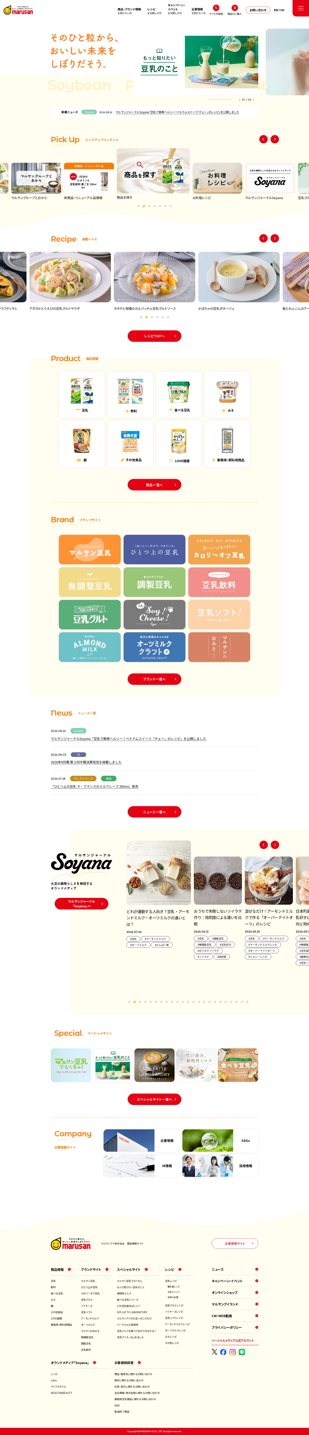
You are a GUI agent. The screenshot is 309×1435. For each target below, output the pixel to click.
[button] (240, 99)
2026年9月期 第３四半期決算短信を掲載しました (86, 762)
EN (276, 10)
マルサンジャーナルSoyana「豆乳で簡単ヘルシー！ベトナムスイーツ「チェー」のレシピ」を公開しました (177, 112)
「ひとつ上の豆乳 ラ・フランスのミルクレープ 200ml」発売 (94, 786)
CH (282, 10)
